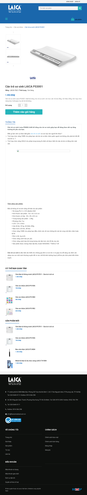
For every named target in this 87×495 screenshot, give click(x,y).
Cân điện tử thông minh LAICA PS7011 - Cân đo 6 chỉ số (34, 274)
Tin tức (7, 450)
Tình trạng (22, 90)
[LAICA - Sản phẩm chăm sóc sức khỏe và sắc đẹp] (43, 381)
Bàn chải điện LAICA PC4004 (25, 349)
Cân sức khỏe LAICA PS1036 (25, 286)
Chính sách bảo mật (51, 437)
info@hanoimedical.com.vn (16, 414)
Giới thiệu (8, 441)
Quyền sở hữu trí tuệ (12, 482)
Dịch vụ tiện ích (10, 478)
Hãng (7, 90)
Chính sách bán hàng (52, 441)
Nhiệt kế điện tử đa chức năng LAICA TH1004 (30, 361)
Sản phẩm (8, 446)
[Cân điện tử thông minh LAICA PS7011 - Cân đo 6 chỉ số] (9, 277)
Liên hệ (7, 454)
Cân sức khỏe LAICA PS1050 (25, 297)
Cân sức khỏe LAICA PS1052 (25, 308)
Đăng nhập (69, 1)
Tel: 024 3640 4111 (13, 404)
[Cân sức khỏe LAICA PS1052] (9, 312)
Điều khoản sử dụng (11, 469)
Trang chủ (8, 437)
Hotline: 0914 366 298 (14, 409)
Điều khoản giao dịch (12, 474)
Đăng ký (77, 1)
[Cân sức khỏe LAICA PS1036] (9, 289)
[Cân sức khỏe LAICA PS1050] (9, 300)
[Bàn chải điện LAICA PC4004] (9, 353)
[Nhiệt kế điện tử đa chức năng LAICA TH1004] (9, 364)
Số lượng (8, 105)
